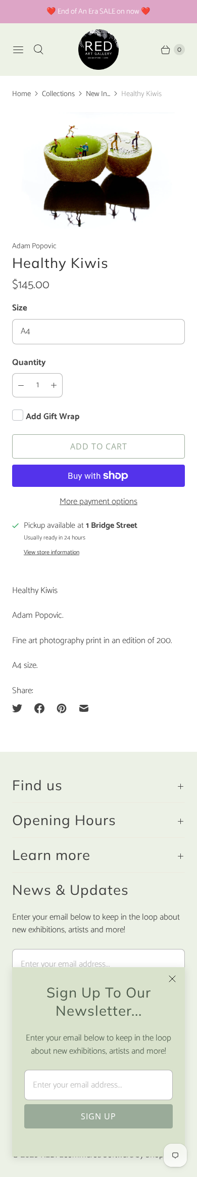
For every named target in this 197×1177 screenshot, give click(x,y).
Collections (58, 94)
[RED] (98, 49)
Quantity (29, 362)
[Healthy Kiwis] (98, 170)
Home (21, 94)
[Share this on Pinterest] (62, 708)
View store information (51, 552)
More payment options (98, 502)
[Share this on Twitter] (20, 708)
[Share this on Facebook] (39, 708)
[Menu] (18, 49)
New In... (98, 94)
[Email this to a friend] (84, 708)
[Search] (38, 49)
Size (19, 308)
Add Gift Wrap (52, 417)
